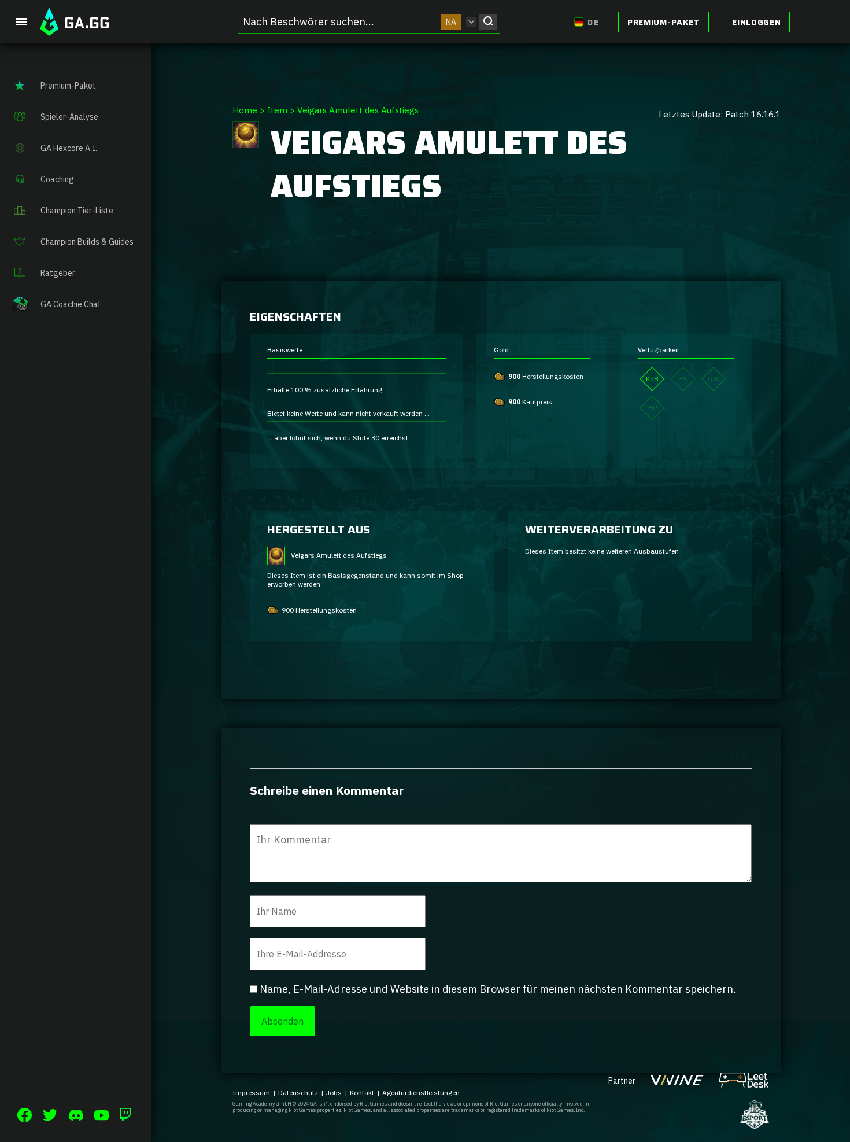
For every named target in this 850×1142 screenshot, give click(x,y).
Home (244, 110)
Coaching (57, 179)
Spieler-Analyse (69, 117)
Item (277, 110)
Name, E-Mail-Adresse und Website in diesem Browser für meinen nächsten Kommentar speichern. (498, 989)
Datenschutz (298, 1092)
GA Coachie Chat (70, 304)
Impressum (251, 1092)
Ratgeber (57, 273)
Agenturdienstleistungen (421, 1092)
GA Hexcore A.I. (68, 148)
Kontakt (362, 1092)
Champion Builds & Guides (87, 242)
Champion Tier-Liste (76, 210)
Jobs (334, 1092)
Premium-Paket (663, 22)
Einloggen (756, 22)
